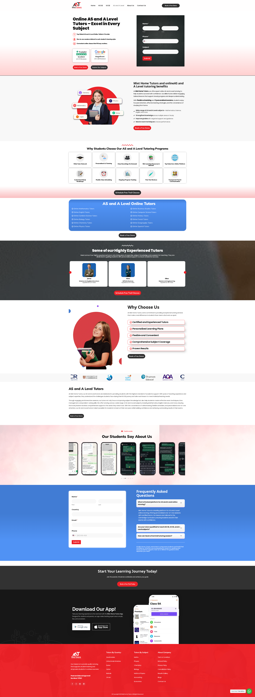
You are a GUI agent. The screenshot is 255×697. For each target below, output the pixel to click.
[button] (83, 209)
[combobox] (145, 41)
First (144, 32)
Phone (146, 36)
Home (93, 5)
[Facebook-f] (72, 683)
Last (163, 32)
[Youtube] (79, 683)
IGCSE (100, 5)
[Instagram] (76, 683)
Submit (147, 58)
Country (75, 510)
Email (75, 520)
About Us (130, 5)
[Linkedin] (83, 683)
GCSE (108, 5)
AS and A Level (118, 5)
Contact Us (141, 5)
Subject (146, 47)
